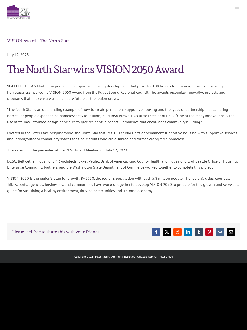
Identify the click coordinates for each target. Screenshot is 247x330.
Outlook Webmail (147, 256)
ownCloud (166, 256)
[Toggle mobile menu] (237, 7)
